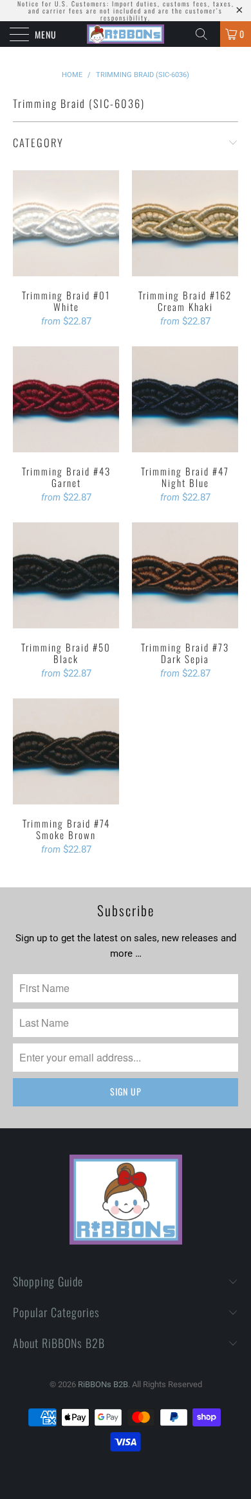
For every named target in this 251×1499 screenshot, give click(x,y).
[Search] (206, 34)
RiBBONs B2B (103, 1384)
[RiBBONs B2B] (126, 34)
